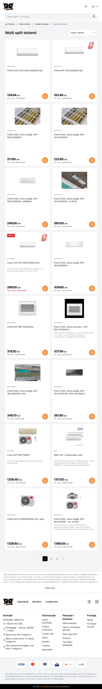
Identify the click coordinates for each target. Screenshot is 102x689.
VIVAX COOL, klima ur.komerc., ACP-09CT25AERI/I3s (71, 328)
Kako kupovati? (70, 634)
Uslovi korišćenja (47, 621)
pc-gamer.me (46, 686)
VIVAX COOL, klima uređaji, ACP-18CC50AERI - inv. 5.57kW (69, 520)
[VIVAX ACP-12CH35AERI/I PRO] (74, 53)
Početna (11, 24)
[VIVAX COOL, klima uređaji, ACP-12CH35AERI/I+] (74, 117)
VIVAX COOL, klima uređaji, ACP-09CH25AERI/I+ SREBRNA (22, 200)
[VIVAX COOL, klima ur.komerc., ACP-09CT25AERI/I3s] (74, 309)
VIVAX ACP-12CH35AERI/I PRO (68, 70)
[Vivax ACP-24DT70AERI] (27, 437)
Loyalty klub (52, 601)
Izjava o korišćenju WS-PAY (71, 628)
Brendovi (37, 601)
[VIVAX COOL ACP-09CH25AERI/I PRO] (27, 53)
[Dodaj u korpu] (45, 96)
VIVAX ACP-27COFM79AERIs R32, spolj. (25, 519)
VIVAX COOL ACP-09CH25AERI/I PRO (25, 70)
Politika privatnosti (47, 628)
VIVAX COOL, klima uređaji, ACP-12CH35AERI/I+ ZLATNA (69, 200)
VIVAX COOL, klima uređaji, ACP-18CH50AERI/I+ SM (22, 392)
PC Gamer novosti (92, 625)
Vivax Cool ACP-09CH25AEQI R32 (23, 262)
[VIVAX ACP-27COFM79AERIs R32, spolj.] (27, 501)
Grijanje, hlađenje (42, 24)
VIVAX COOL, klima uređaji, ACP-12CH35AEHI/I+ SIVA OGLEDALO (69, 392)
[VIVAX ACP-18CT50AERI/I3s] (27, 309)
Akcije (90, 619)
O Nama (46, 645)
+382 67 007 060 (14, 623)
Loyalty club (48, 633)
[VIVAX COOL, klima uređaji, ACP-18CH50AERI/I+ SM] (27, 373)
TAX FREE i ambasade (68, 643)
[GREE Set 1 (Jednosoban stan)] (74, 437)
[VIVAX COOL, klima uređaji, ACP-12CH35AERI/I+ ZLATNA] (74, 181)
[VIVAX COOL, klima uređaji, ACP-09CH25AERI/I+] (27, 117)
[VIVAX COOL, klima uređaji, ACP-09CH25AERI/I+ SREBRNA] (27, 181)
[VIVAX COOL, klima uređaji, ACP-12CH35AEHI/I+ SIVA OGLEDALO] (74, 373)
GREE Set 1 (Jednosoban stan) (68, 455)
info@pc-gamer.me (15, 619)
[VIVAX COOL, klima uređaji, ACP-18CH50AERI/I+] (74, 245)
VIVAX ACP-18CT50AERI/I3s (20, 327)
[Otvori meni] (97, 6)
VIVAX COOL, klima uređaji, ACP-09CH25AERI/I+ (22, 136)
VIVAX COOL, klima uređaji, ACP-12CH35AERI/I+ (69, 136)
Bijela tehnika (24, 24)
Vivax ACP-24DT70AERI (18, 455)
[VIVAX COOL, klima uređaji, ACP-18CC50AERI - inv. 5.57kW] (74, 501)
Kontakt (45, 641)
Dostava (66, 638)
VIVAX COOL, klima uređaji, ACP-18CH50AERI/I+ (69, 264)
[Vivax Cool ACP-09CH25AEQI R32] (27, 245)
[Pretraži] (94, 16)
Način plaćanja (69, 623)
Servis (45, 637)
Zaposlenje (22, 601)
